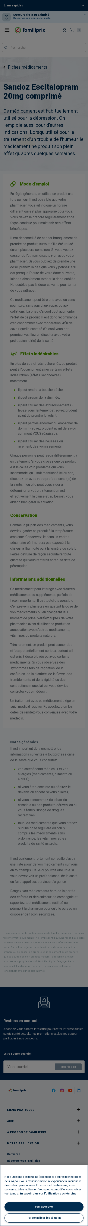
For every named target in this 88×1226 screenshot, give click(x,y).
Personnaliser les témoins (44, 1217)
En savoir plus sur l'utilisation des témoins (48, 1193)
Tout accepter (44, 1206)
